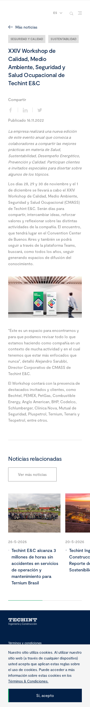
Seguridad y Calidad (27, 39)
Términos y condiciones (25, 643)
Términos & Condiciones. (28, 681)
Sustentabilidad (63, 39)
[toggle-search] (71, 13)
